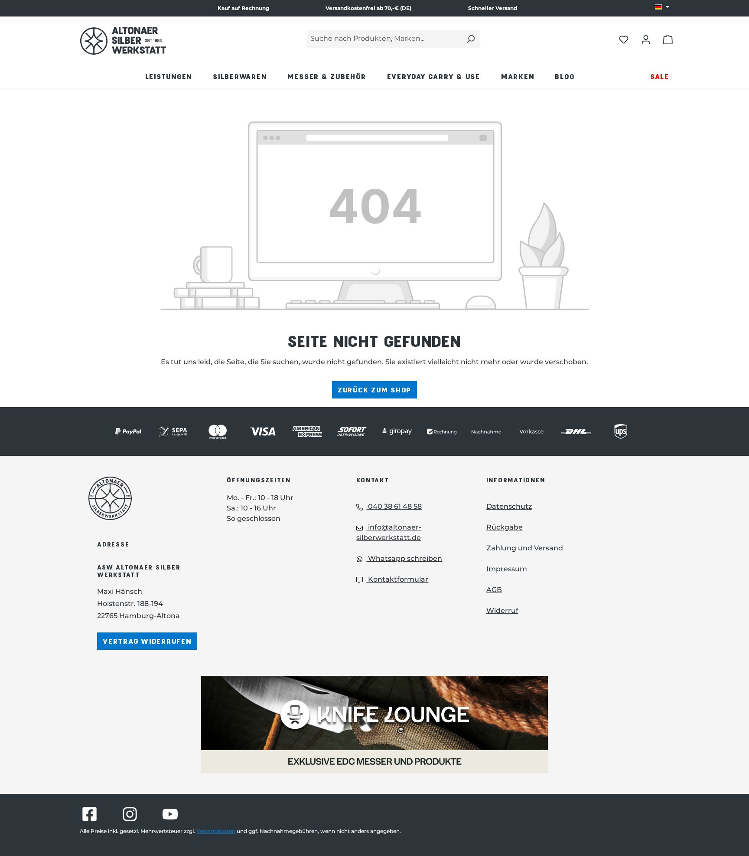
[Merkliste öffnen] (624, 39)
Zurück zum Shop (374, 389)
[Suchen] (470, 39)
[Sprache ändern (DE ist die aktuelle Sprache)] (662, 7)
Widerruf (502, 610)
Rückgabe (504, 527)
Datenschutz (509, 506)
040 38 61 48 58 (394, 506)
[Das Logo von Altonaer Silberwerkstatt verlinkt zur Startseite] (144, 498)
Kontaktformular (397, 579)
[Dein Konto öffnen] (646, 39)
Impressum (506, 569)
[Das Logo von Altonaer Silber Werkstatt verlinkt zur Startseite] (123, 41)
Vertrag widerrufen (147, 641)
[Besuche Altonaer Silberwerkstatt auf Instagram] (130, 814)
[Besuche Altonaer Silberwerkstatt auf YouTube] (170, 814)
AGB (494, 590)
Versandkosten (215, 831)
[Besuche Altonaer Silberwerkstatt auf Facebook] (89, 814)
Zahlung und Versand (524, 548)
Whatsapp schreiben (404, 558)
